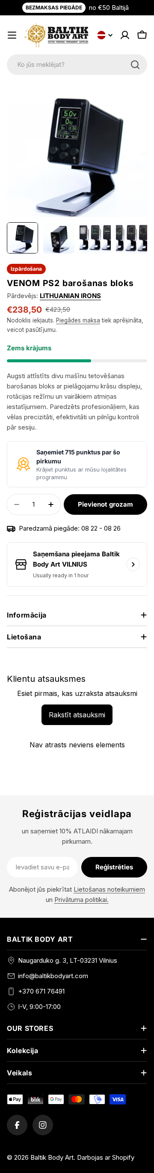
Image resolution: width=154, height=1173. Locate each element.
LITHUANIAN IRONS (70, 296)
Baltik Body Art (52, 1157)
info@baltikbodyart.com (53, 976)
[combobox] (77, 64)
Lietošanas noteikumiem (109, 889)
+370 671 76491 (41, 991)
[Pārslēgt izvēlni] (12, 35)
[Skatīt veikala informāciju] (133, 564)
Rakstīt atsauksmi (77, 714)
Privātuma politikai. (81, 899)
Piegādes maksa (78, 320)
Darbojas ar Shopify (105, 1157)
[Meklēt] (135, 65)
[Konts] (125, 35)
